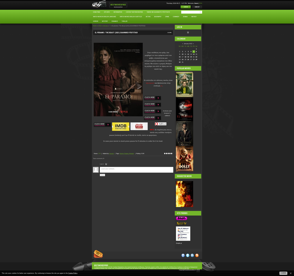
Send (102, 175)
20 (191, 57)
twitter (187, 255)
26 (188, 59)
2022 (99, 26)
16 (180, 57)
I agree (283, 273)
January (105, 26)
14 (194, 54)
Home (95, 26)
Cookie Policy (72, 273)
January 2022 (188, 43)
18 (185, 57)
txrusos (111, 153)
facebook (183, 255)
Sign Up (197, 7)
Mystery (131, 153)
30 (180, 62)
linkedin (192, 255)
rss (197, 255)
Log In (186, 7)
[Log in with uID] (106, 164)
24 (182, 59)
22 (196, 57)
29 (196, 59)
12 (188, 54)
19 (188, 57)
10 (182, 54)
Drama (126, 153)
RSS (200, 3)
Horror (122, 153)
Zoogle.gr (179, 243)
